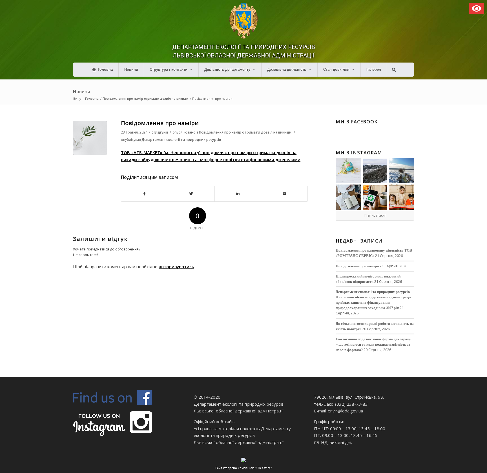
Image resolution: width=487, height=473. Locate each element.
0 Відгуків (160, 132)
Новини (131, 69)
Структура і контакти (168, 69)
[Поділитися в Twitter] (191, 193)
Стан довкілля (336, 69)
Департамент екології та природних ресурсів (181, 139)
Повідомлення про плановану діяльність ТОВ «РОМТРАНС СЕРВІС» (374, 253)
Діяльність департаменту (227, 69)
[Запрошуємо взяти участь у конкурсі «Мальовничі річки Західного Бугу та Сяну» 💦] (401, 197)
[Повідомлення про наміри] (90, 138)
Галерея (373, 69)
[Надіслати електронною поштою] (284, 193)
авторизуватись (176, 266)
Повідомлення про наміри (160, 123)
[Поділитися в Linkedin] (238, 193)
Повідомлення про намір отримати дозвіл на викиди (145, 98)
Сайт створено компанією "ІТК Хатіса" (243, 468)
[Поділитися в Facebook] (144, 193)
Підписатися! (375, 215)
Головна (105, 69)
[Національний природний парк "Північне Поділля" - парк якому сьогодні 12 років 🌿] (401, 170)
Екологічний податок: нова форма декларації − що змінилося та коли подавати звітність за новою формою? (373, 344)
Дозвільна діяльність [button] (286, 69)
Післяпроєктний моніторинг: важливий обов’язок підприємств (368, 279)
